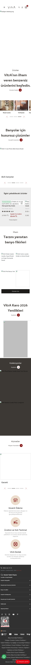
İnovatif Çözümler (13, 140)
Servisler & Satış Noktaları (6, 577)
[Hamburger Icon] (4, 7)
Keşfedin (13, 315)
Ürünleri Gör (15, 291)
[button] (7, 116)
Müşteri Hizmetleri (13, 445)
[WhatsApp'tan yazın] (4, 656)
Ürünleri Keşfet (13, 90)
